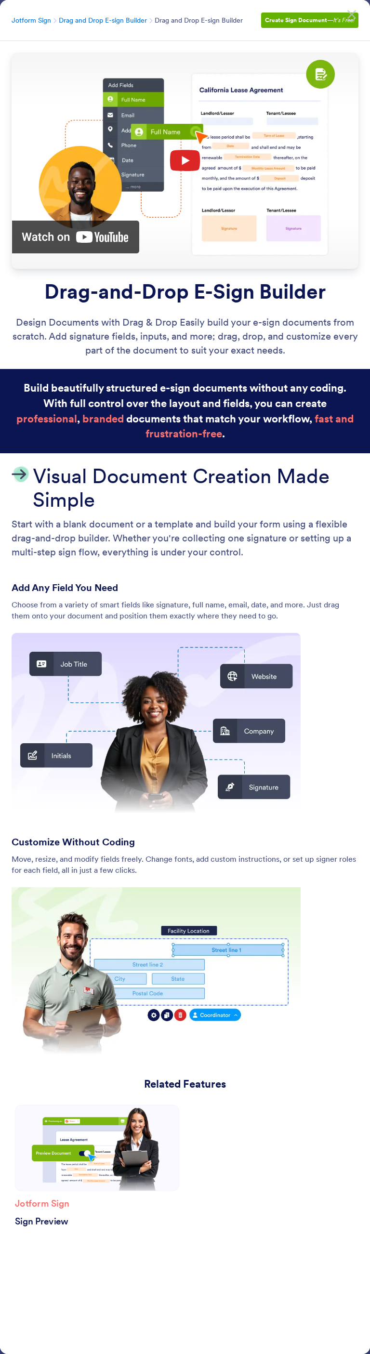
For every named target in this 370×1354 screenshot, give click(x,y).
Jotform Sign (31, 20)
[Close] (351, 14)
